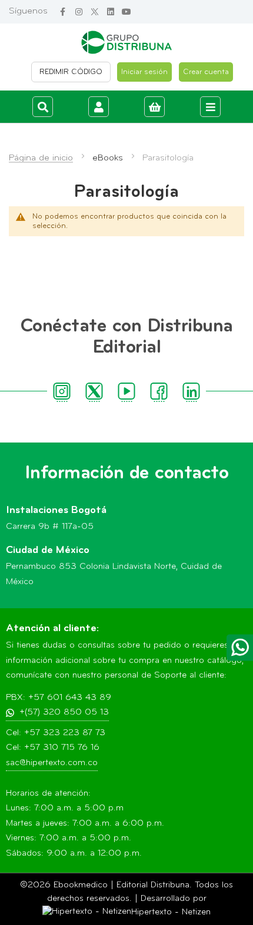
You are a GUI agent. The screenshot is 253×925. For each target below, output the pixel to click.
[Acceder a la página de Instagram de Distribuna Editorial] (78, 12)
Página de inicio (41, 158)
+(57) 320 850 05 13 (64, 712)
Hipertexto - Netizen (171, 912)
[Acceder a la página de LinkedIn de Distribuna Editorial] (110, 12)
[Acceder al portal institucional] (126, 42)
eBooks (107, 158)
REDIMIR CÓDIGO (70, 72)
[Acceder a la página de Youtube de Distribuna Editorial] (126, 12)
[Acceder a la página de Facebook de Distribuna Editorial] (62, 12)
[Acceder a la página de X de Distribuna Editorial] (94, 12)
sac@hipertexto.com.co (52, 763)
